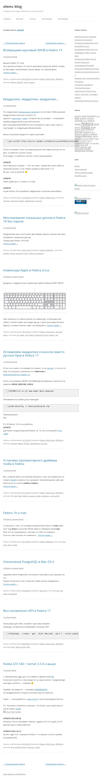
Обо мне (19, 19)
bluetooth (91, 116)
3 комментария (9, 470)
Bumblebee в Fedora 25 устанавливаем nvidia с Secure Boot (86, 52)
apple (22, 335)
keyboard (39, 335)
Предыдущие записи (14, 43)
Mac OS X (43, 590)
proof (17, 708)
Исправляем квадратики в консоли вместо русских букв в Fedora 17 (34, 353)
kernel (23, 747)
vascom (50, 368)
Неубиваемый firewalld (84, 65)
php (76, 140)
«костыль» (16, 118)
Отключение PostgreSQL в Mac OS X (28, 562)
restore (31, 82)
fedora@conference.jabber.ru (16, 374)
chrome (90, 118)
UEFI (28, 647)
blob (20, 496)
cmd (26, 335)
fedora (13, 82)
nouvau (32, 496)
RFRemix (59, 79)
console (6, 201)
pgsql (5, 594)
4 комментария (9, 105)
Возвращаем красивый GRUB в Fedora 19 (32, 50)
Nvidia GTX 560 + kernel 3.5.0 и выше (29, 664)
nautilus (85, 134)
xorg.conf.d (54, 496)
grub (26, 82)
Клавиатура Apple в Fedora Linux (26, 270)
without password (36, 253)
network (93, 134)
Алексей (20, 30)
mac (61, 590)
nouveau (30, 747)
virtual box (79, 145)
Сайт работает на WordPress (14, 774)
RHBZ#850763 (41, 689)
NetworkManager (83, 136)
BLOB (13, 480)
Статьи (32, 19)
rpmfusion (45, 496)
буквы (21, 201)
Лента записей (81, 169)
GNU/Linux (50, 79)
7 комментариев (10, 362)
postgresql (12, 594)
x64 (89, 147)
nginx (95, 136)
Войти (77, 166)
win (56, 335)
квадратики (29, 201)
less (63, 542)
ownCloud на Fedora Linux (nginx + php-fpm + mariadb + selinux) (86, 94)
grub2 (77, 129)
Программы (46, 19)
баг (52, 676)
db (58, 590)
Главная (7, 19)
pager (15, 545)
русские (38, 201)
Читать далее (10, 72)
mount (25, 253)
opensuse (14, 201)
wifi (86, 145)
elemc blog (12, 6)
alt (18, 335)
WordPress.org (81, 176)
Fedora (42, 79)
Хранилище (63, 19)
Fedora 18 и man (15, 513)
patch (91, 138)
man (5, 545)
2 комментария (9, 617)
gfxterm (20, 82)
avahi (84, 116)
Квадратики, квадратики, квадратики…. (31, 99)
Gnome (85, 127)
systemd (80, 143)
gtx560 (17, 747)
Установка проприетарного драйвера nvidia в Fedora (30, 462)
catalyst (83, 118)
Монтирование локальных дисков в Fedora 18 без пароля (34, 219)
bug (12, 747)
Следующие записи (56, 43)
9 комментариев (10, 56)
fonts (96, 124)
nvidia (38, 496)
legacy (51, 335)
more (10, 545)
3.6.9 (15, 496)
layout (46, 335)
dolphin (6, 253)
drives (12, 253)
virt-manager (94, 143)
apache (78, 116)
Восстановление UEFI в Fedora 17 (27, 611)
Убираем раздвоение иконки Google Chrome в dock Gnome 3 (87, 72)
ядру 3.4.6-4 (32, 699)
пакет (25, 118)
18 (12, 496)
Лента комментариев (84, 172)
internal (19, 253)
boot (13, 647)
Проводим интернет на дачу (86, 101)
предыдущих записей (28, 112)
